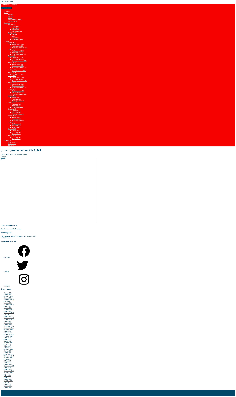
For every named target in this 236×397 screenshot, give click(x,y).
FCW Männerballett (17, 39)
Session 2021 (12, 72)
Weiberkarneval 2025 (18, 52)
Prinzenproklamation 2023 (19, 67)
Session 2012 (12, 129)
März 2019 (7, 331)
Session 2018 (12, 89)
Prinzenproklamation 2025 (19, 54)
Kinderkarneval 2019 (18, 84)
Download (7, 140)
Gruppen (7, 23)
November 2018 (9, 334)
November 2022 (9, 309)
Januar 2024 (8, 303)
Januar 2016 (8, 352)
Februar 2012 (8, 386)
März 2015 (7, 361)
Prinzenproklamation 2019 (19, 87)
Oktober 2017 (8, 342)
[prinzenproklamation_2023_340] (48, 222)
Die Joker (14, 34)
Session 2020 (12, 76)
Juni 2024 (7, 301)
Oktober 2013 (8, 372)
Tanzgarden (11, 24)
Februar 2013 (8, 377)
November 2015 (9, 356)
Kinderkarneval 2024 (18, 57)
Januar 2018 (8, 341)
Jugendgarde (15, 28)
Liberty (14, 36)
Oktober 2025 (8, 296)
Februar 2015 (8, 362)
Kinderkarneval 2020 (18, 77)
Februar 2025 (8, 298)
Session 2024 (12, 56)
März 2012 (7, 384)
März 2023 (7, 306)
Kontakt (6, 390)
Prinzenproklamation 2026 (19, 47)
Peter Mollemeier (22, 154)
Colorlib (37, 395)
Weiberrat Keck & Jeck (15, 19)
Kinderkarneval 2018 (18, 91)
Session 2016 (12, 102)
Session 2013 (12, 122)
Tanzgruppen (12, 33)
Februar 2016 (8, 351)
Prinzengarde (15, 26)
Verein (6, 13)
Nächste (3, 158)
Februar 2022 (8, 311)
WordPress (51, 395)
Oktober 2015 (8, 357)
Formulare (11, 145)
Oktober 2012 (8, 381)
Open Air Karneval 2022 (19, 71)
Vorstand (10, 16)
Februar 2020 (8, 323)
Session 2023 (12, 62)
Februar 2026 (8, 293)
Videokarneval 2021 (18, 74)
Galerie (6, 41)
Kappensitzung (16, 127)
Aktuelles (7, 11)
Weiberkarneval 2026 (18, 46)
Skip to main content (7, 1)
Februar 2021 (8, 316)
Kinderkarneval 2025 (18, 51)
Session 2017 (12, 96)
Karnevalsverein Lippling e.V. (9, 4)
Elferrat (10, 18)
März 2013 (7, 376)
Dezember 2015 (9, 354)
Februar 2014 (8, 369)
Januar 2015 (8, 364)
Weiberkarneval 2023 (18, 66)
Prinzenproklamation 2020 (19, 81)
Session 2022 (12, 69)
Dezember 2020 (9, 318)
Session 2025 (12, 49)
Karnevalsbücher (13, 142)
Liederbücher (12, 144)
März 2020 (7, 321)
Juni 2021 (7, 314)
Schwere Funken (17, 31)
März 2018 (7, 338)
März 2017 (7, 346)
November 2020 (9, 319)
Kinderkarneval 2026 (18, 44)
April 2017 (7, 344)
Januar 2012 (8, 387)
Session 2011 (12, 135)
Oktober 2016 (8, 349)
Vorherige (3, 156)
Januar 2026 (8, 294)
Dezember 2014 (9, 366)
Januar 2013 (8, 379)
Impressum (7, 392)
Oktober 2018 (8, 336)
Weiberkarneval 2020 (18, 79)
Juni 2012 (7, 382)
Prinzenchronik (12, 21)
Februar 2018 (8, 339)
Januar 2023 (8, 308)
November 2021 (9, 313)
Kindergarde (15, 29)
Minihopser (15, 38)
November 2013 (9, 371)
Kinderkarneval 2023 (18, 64)
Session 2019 (12, 82)
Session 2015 (12, 109)
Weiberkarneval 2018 (18, 92)
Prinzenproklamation (18, 101)
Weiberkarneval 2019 (18, 86)
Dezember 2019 (9, 326)
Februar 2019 (8, 333)
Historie (10, 14)
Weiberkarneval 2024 (18, 59)
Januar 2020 (8, 324)
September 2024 (9, 299)
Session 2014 (12, 115)
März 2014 (7, 367)
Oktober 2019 (8, 329)
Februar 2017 (8, 347)
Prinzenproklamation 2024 (19, 61)
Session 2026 (12, 42)
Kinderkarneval (16, 97)
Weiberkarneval (16, 99)
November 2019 (9, 328)
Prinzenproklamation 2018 (19, 94)
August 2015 (8, 359)
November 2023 (9, 304)
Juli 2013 (7, 374)
